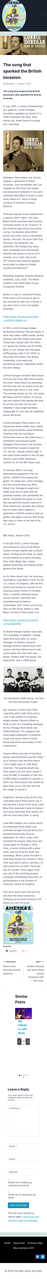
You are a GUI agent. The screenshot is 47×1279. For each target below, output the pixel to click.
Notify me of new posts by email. (22, 1196)
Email (12, 1159)
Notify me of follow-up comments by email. (20, 1184)
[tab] (19, 1075)
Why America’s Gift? (23, 1248)
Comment (15, 1108)
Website (13, 1172)
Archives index (35, 1243)
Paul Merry (10, 84)
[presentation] (23, 1013)
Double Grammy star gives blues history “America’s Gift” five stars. (35, 971)
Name (13, 1146)
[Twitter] (42, 1257)
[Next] (28, 1041)
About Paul (19, 1243)
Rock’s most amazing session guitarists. (12, 968)
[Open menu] (42, 16)
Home (7, 1243)
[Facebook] (37, 1257)
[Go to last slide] (19, 1041)
